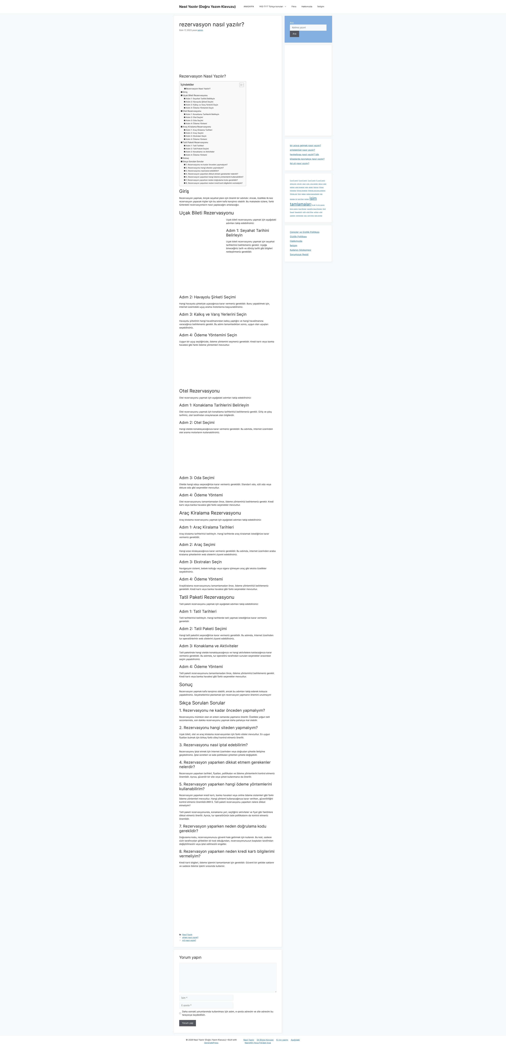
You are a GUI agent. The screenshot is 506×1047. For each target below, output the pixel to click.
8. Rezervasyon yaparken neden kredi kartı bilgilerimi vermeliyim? (214, 183)
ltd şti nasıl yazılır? (299, 163)
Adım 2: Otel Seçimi (194, 117)
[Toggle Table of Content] (240, 85)
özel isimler (318, 216)
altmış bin (293, 184)
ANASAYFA (249, 6)
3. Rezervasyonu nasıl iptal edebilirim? (202, 171)
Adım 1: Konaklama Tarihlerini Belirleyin (202, 114)
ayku (308, 184)
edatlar (292, 187)
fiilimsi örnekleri (302, 191)
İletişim (320, 6)
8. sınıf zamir (320, 180)
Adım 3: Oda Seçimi (194, 120)
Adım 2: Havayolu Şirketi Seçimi (199, 102)
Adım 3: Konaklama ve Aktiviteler (200, 152)
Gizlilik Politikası (298, 236)
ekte (306, 187)
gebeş (303, 194)
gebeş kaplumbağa (312, 194)
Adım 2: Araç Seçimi (194, 133)
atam (304, 184)
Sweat (292, 212)
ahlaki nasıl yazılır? (190, 937)
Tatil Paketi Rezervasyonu (195, 142)
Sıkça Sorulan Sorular (193, 161)
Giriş (185, 92)
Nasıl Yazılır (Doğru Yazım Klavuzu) (207, 7)
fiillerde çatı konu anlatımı (316, 191)
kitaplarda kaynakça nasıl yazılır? (307, 159)
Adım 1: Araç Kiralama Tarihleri (199, 130)
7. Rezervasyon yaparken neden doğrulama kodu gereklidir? (212, 180)
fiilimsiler (293, 191)
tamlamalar (299, 216)
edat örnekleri (300, 187)
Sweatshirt (298, 212)
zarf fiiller (310, 216)
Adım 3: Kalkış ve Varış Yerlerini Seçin (202, 105)
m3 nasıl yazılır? (189, 940)
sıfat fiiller (309, 212)
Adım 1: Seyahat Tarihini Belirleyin (200, 99)
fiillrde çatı (293, 194)
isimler (306, 199)
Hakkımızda (306, 6)
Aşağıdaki (295, 1040)
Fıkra (294, 6)
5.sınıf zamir (294, 180)
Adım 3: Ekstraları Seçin (196, 136)
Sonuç (186, 158)
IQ (296, 199)
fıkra (299, 194)
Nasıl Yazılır (187, 934)
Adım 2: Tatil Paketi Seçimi (197, 149)
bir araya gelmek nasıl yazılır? (305, 145)
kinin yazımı (294, 209)
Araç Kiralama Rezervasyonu (197, 126)
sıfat (304, 212)
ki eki (314, 205)
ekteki (311, 187)
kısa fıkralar (302, 209)
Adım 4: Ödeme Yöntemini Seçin (200, 108)
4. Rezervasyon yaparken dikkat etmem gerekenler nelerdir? (212, 174)
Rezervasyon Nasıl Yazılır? (198, 89)
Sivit (324, 209)
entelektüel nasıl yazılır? (302, 150)
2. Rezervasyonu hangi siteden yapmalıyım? (205, 168)
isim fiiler (301, 199)
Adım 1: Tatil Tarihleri (195, 146)
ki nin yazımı (320, 205)
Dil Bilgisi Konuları (265, 1040)
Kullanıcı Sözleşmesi (300, 250)
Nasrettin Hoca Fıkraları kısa (258, 1042)
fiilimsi (321, 187)
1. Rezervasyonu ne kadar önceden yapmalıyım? (206, 165)
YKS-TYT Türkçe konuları (271, 6)
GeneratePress (211, 1042)
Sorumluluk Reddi (299, 254)
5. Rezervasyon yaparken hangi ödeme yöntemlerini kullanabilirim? (214, 177)
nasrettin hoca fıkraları (314, 209)
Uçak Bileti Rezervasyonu (195, 95)
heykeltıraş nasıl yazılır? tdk (304, 154)
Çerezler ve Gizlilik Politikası (304, 232)
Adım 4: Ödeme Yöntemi (196, 123)
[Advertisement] (227, 54)
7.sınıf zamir (312, 180)
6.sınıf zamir (303, 180)
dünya (320, 184)
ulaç (305, 216)
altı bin (299, 184)
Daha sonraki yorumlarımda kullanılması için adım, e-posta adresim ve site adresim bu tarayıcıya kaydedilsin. (227, 1013)
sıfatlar (316, 212)
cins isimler (314, 184)
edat (324, 184)
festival (315, 187)
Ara (292, 22)
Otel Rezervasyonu (192, 111)
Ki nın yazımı (282, 1040)
